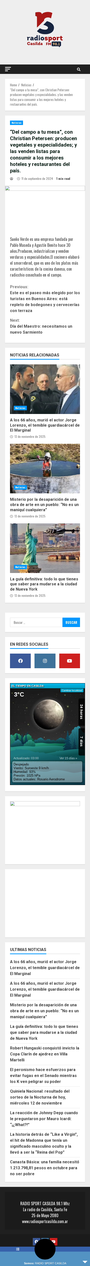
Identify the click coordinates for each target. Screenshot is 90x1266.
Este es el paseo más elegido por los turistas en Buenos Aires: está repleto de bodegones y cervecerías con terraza (45, 299)
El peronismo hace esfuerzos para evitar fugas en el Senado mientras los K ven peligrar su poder (43, 1075)
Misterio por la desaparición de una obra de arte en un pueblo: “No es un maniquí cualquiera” (45, 468)
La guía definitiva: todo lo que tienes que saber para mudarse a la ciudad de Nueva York (45, 548)
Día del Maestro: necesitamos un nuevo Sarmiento (41, 326)
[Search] (78, 69)
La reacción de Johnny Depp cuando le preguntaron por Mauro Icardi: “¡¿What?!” (44, 1118)
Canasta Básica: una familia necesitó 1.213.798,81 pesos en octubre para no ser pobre (44, 1168)
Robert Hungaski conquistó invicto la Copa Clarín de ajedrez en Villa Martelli (44, 1054)
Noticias (17, 123)
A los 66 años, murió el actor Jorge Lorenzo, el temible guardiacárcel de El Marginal (45, 389)
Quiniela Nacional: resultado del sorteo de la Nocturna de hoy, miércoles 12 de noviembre (40, 1097)
